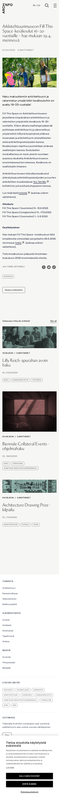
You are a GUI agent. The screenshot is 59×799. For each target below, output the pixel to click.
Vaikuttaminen (9, 598)
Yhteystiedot (8, 662)
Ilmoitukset (26, 50)
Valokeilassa (23, 690)
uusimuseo (27, 695)
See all (53, 321)
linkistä (23, 192)
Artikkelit (6, 625)
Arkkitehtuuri (9, 588)
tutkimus (36, 380)
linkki (18, 242)
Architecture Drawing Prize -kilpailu (26, 507)
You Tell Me (39, 181)
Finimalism (46, 700)
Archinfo (6, 657)
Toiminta (7, 581)
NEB (14, 705)
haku (6, 380)
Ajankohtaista (11, 613)
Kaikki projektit (9, 604)
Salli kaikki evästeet (29, 776)
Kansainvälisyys (10, 593)
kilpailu (25, 524)
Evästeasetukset (29, 792)
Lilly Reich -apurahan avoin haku (25, 362)
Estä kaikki (29, 784)
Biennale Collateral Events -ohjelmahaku (25, 446)
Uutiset (6, 619)
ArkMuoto (38, 690)
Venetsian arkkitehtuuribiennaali (20, 468)
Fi (34, 5)
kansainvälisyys (20, 380)
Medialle (6, 668)
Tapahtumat (8, 636)
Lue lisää (10, 767)
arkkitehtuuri (11, 524)
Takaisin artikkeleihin (14, 290)
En (38, 5)
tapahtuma (18, 463)
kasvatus (8, 276)
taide (35, 524)
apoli (6, 705)
